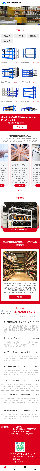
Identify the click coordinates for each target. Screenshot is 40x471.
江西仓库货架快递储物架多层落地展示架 (17, 322)
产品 (15, 469)
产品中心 (20, 30)
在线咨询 (20, 127)
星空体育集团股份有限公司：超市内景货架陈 (17, 411)
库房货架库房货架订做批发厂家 (14, 366)
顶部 (35, 469)
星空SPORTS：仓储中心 (11, 338)
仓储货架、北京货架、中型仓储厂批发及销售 (17, 352)
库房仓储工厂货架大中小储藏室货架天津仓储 (17, 394)
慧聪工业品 (25, 431)
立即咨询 (20, 185)
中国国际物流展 (16, 427)
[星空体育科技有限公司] (12, 4)
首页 (5, 469)
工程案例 (20, 198)
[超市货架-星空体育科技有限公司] (20, 15)
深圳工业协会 (15, 434)
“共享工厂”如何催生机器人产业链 (15, 380)
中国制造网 (15, 431)
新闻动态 (20, 308)
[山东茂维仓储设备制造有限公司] (6, 314)
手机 (25, 469)
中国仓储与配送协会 (18, 429)
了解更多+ (20, 297)
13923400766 (22, 462)
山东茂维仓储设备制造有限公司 (26, 312)
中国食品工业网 (27, 434)
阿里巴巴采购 (31, 429)
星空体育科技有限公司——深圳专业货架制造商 (20, 243)
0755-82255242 (26, 123)
